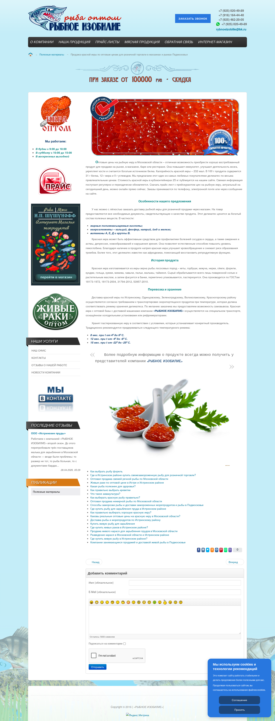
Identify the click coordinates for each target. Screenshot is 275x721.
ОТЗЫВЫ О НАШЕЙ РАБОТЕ (49, 365)
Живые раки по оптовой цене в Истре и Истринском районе (127, 482)
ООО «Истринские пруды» (48, 433)
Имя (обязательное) (101, 582)
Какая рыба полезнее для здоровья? (113, 486)
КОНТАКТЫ (38, 358)
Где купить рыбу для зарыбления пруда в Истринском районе (128, 508)
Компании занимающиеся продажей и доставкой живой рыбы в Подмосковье (138, 542)
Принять (239, 709)
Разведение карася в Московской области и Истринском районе (129, 535)
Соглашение (239, 700)
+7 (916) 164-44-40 (231, 15)
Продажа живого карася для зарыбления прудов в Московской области (134, 531)
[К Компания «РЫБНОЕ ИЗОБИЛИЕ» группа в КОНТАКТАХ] (55, 398)
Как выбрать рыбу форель (106, 471)
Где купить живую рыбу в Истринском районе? (118, 538)
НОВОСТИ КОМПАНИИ (45, 372)
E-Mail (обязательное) (102, 592)
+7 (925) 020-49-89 (231, 10)
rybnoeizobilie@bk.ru (231, 29)
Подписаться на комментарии (105, 643)
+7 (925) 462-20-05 (231, 19)
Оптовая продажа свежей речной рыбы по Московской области (129, 479)
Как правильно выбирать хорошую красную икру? (120, 512)
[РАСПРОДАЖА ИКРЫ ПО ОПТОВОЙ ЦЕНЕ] (55, 114)
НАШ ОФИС (38, 350)
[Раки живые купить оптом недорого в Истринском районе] (55, 311)
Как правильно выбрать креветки (110, 490)
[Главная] (30, 54)
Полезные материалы (46, 491)
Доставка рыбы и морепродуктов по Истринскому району (125, 520)
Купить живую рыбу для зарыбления (112, 523)
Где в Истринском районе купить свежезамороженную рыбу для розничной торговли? (143, 475)
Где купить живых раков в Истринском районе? (119, 527)
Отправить (97, 667)
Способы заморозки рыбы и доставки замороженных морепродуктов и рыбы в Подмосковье (147, 505)
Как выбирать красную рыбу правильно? (115, 497)
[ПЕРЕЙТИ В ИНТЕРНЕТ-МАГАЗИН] (55, 244)
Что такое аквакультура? (105, 493)
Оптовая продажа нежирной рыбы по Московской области (126, 501)
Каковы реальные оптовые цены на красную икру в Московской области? (135, 516)
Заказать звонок (192, 18)
